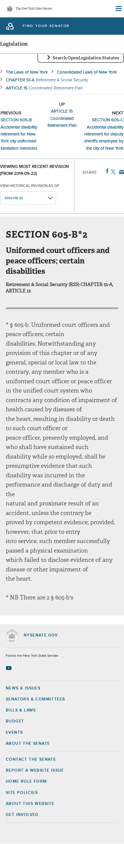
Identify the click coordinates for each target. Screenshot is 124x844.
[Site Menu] (118, 8)
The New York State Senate (34, 8)
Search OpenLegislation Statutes (86, 58)
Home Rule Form (26, 781)
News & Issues (23, 688)
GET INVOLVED (22, 815)
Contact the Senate (31, 759)
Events (14, 733)
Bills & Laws (21, 710)
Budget (15, 721)
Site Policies (22, 793)
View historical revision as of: (30, 186)
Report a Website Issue (35, 770)
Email (120, 172)
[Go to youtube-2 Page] (9, 668)
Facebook (106, 171)
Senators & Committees (35, 699)
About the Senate (28, 744)
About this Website (30, 804)
